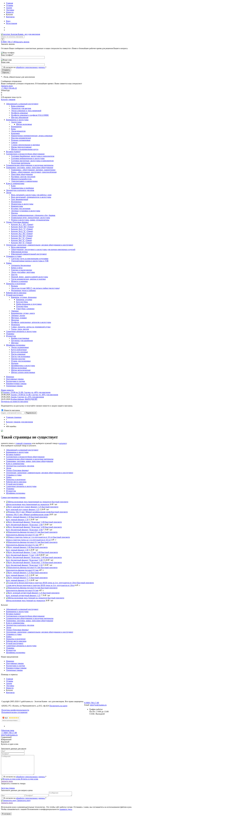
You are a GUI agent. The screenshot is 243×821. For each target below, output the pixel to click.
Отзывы (9, 5)
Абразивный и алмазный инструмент (22, 450)
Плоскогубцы (22, 306)
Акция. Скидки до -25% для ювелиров (27, 397)
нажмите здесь (65, 809)
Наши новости (7, 390)
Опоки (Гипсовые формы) (17, 470)
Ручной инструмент (14, 484)
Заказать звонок (22, 42)
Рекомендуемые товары (16, 383)
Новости (10, 12)
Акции (9, 8)
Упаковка (10, 489)
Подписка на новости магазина (14, 401)
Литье (8, 468)
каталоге (63, 443)
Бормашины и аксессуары (17, 452)
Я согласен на (25, 67)
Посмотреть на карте (58, 706)
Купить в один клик (29, 779)
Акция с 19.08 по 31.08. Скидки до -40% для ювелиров (34, 395)
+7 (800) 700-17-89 (9, 733)
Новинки (10, 377)
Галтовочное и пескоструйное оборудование (25, 457)
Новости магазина (12, 410)
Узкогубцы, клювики (25, 309)
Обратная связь (7, 730)
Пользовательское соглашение (14, 712)
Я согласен (6, 814)
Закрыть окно (7, 86)
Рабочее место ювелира (16, 482)
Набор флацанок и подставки (29, 304)
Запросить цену (24, 800)
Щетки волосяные (24, 124)
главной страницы (24, 443)
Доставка (10, 10)
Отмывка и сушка (14, 475)
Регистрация (11, 23)
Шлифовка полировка (15, 493)
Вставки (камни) (13, 454)
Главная (9, 3)
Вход (8, 21)
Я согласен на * (25, 777)
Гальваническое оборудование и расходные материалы (29, 459)
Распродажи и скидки (15, 381)
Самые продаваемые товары (13, 497)
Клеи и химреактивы (15, 463)
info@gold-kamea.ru (98, 705)
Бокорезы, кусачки (24, 299)
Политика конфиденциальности (15, 710)
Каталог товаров (8, 99)
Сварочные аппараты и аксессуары (21, 486)
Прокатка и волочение (16, 479)
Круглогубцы (22, 302)
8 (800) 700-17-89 (8, 42)
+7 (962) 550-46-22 (9, 88)
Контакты (10, 17)
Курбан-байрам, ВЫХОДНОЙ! (24, 399)
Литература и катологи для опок (20, 466)
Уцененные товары (14, 386)
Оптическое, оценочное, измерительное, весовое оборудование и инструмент (39, 473)
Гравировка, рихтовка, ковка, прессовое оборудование (29, 461)
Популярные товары (15, 379)
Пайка (9, 477)
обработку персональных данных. (30, 67)
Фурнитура (11, 491)
